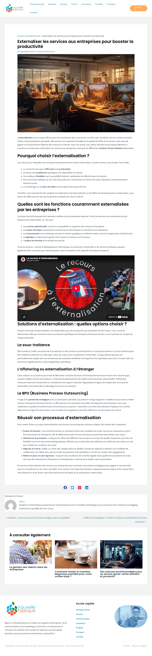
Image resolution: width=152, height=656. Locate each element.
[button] (138, 8)
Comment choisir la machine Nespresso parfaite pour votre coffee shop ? (73, 574)
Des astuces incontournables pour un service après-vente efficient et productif (121, 574)
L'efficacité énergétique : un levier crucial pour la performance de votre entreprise (115, 518)
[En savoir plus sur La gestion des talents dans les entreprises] (31, 552)
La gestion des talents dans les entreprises (28, 568)
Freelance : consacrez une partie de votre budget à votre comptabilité (37, 517)
